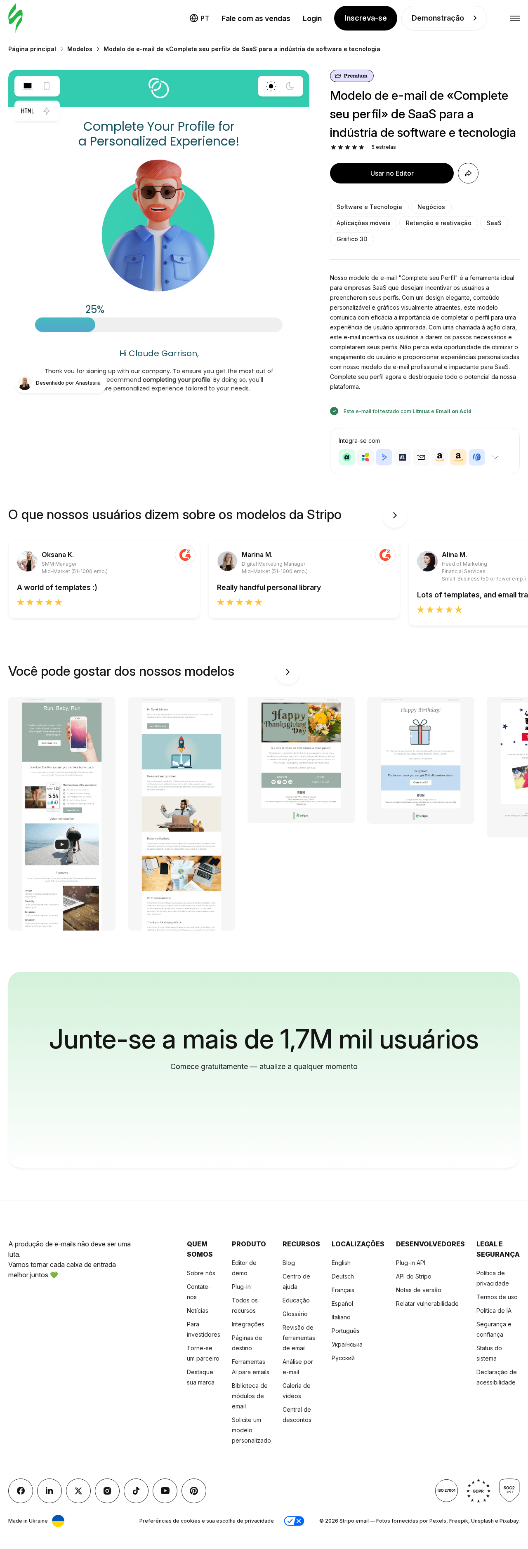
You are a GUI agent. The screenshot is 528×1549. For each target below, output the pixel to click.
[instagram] (107, 1490)
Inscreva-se (365, 18)
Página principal (32, 48)
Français (343, 1289)
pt (204, 18)
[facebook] (20, 1490)
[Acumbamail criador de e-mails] (421, 457)
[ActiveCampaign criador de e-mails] (384, 457)
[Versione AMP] (46, 111)
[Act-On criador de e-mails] (365, 457)
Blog (289, 1262)
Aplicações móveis (364, 222)
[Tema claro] (271, 86)
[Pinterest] (194, 1490)
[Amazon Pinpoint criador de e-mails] (439, 457)
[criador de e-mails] (15, 18)
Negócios (431, 206)
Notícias (197, 1310)
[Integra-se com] (495, 457)
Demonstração (438, 18)
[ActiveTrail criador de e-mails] (402, 457)
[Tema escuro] (289, 86)
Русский (343, 1357)
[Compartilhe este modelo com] (468, 173)
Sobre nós (201, 1272)
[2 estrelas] (340, 147)
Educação (296, 1300)
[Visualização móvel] (46, 86)
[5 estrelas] (361, 147)
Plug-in (241, 1286)
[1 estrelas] (333, 147)
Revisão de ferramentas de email (299, 1338)
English (341, 1262)
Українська (347, 1344)
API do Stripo (413, 1276)
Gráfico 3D (352, 238)
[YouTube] (165, 1490)
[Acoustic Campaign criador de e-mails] (347, 457)
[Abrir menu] (515, 18)
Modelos (79, 48)
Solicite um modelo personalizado (251, 1430)
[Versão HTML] (27, 111)
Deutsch (343, 1276)
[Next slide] (394, 515)
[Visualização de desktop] (27, 86)
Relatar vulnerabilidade (427, 1303)
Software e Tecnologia (369, 206)
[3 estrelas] (347, 147)
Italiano (341, 1317)
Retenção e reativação (438, 222)
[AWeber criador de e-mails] (477, 457)
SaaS (494, 222)
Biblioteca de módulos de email (250, 1396)
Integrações (248, 1324)
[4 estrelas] (354, 147)
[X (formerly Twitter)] (78, 1490)
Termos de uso (497, 1296)
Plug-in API (410, 1262)
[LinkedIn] (49, 1490)
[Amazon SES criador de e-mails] (458, 457)
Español (342, 1303)
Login (312, 18)
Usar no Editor (392, 173)
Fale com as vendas (256, 18)
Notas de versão (418, 1289)
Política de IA (494, 1310)
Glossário (295, 1313)
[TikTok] (136, 1490)
